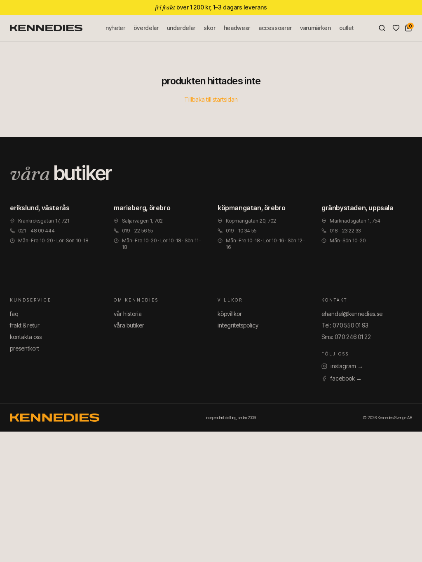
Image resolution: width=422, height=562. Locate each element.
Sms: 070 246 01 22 (346, 336)
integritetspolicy (238, 325)
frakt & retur (25, 325)
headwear (237, 27)
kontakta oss (26, 336)
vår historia (128, 313)
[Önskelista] (396, 28)
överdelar (146, 27)
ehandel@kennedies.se (351, 313)
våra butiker (129, 325)
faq (14, 313)
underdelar (181, 27)
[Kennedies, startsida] (46, 28)
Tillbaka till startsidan (211, 99)
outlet (346, 27)
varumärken (315, 27)
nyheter (115, 27)
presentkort (24, 348)
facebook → (346, 378)
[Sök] (382, 28)
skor (210, 27)
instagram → (347, 365)
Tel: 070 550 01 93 (344, 325)
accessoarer (275, 27)
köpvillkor (230, 313)
